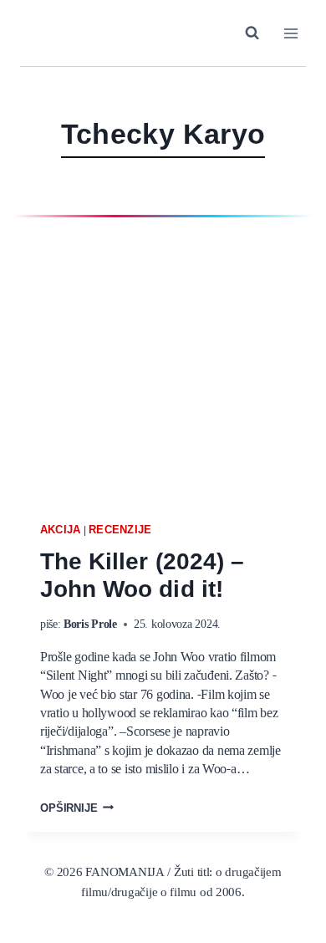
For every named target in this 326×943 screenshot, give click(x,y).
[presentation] (163, 367)
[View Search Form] (252, 33)
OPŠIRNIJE (77, 809)
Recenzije (120, 529)
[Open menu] (290, 33)
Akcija (60, 529)
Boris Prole (90, 624)
